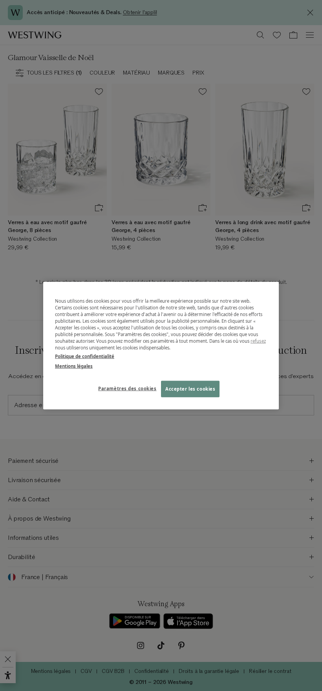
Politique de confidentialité (84, 356)
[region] (161, 345)
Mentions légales (74, 366)
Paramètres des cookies (127, 388)
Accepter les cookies (190, 388)
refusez (258, 341)
